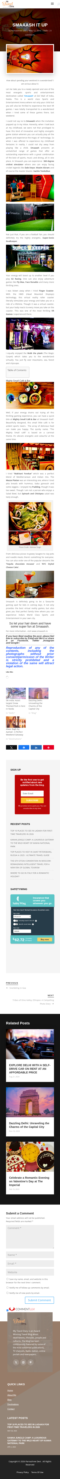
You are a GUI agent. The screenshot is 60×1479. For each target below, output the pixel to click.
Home (10, 1390)
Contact (11, 1409)
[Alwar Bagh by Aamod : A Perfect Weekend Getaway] (16, 722)
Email (31, 638)
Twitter (37, 640)
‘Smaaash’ (28, 96)
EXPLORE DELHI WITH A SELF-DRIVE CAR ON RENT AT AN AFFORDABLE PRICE (30, 1069)
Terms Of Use (37, 1472)
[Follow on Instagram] (23, 1362)
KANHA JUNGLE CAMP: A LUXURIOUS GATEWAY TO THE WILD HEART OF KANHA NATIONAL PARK (32, 843)
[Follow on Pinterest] (30, 1362)
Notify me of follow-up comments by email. (29, 1287)
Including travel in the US (26, 920)
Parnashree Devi (19, 30)
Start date (16, 928)
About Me (11, 1395)
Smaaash (42, 626)
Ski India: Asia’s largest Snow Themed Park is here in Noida (15, 704)
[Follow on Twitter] (16, 1362)
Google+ (15, 643)
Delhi (45, 30)
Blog (9, 1399)
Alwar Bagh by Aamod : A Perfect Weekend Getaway (14, 732)
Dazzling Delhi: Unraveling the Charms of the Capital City (36, 704)
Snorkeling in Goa (17, 988)
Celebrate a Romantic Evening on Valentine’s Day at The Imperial (29, 1181)
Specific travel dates (25, 924)
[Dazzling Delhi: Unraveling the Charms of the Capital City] (38, 693)
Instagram (48, 640)
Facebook (22, 640)
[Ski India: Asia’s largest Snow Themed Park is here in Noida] (16, 693)
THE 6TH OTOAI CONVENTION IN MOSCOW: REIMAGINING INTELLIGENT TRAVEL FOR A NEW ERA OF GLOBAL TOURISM (30, 864)
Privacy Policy (23, 1472)
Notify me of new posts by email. (24, 1293)
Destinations (13, 1404)
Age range (16, 913)
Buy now (45, 939)
